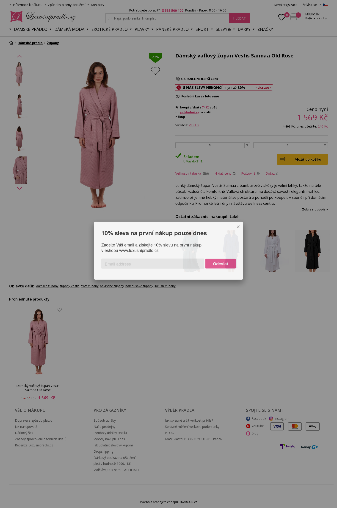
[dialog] (168, 254)
